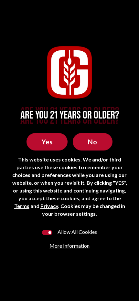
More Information (69, 246)
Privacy (49, 206)
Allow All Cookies (77, 232)
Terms (21, 206)
